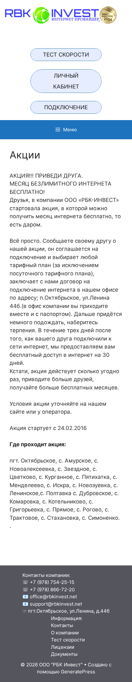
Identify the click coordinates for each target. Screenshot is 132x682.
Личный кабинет (66, 81)
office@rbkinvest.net (53, 597)
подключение (66, 107)
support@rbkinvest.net (56, 604)
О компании (63, 633)
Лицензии (60, 647)
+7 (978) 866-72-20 (52, 589)
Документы (62, 654)
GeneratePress (78, 672)
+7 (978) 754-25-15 (52, 582)
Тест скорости (66, 54)
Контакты (60, 625)
